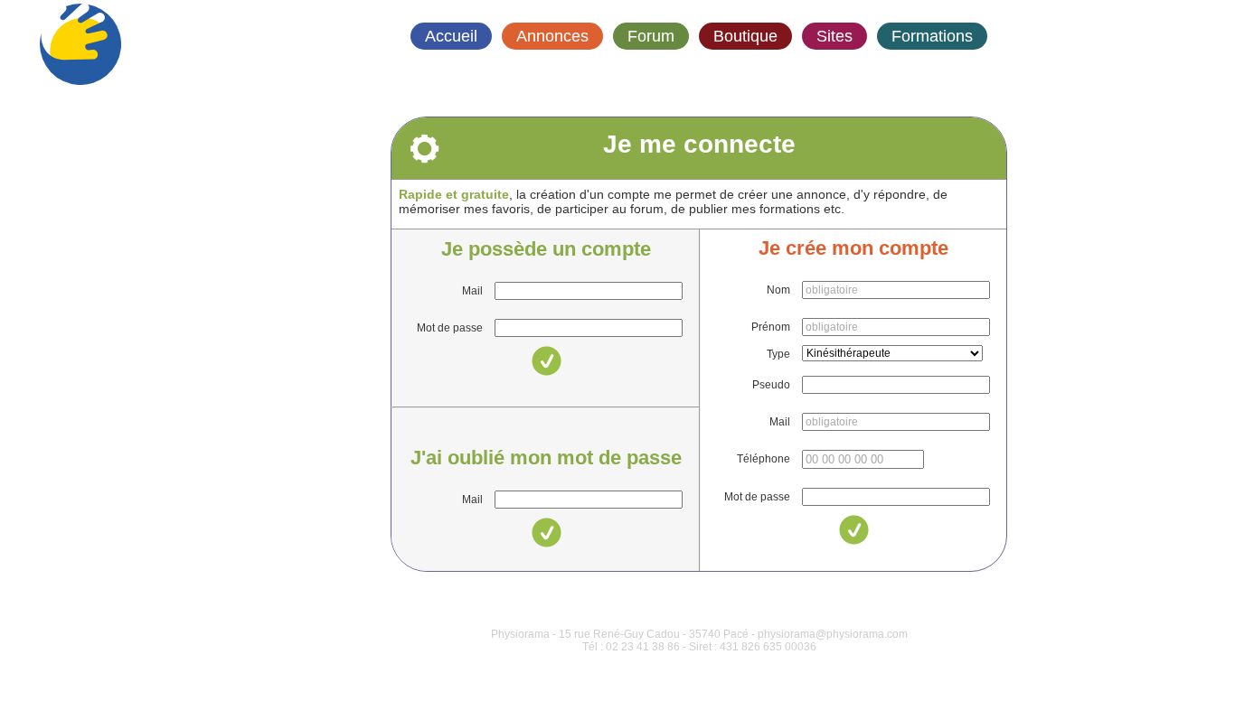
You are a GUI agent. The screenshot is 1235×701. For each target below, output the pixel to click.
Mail (472, 291)
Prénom (770, 327)
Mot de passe (450, 328)
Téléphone (763, 459)
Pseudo (771, 385)
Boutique (745, 36)
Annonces (552, 36)
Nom (778, 290)
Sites (834, 36)
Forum (650, 36)
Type (778, 354)
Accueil (451, 36)
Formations (932, 36)
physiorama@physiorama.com (833, 634)
